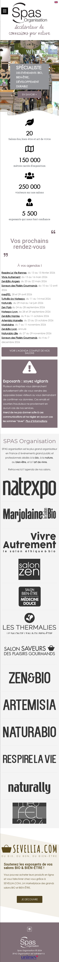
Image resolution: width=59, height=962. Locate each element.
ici (21, 469)
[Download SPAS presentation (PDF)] (56, 2)
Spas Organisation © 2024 (29, 950)
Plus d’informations (36, 421)
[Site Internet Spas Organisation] (29, 938)
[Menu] (4, 11)
